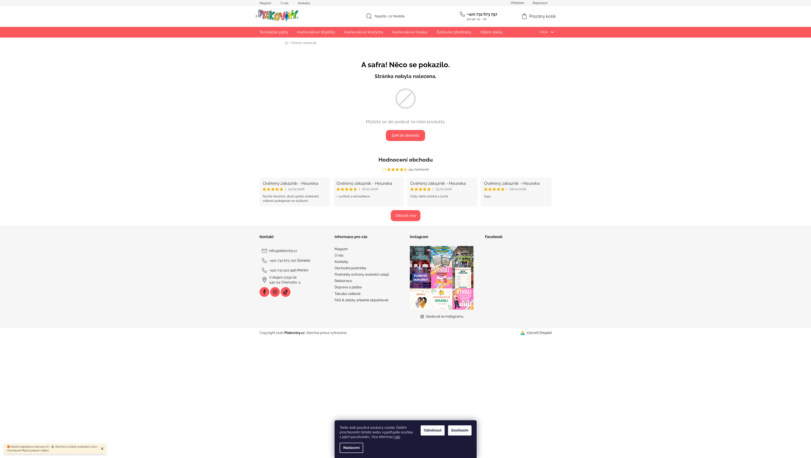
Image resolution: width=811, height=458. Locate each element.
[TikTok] (285, 292)
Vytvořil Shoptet (539, 333)
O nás (285, 3)
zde (397, 437)
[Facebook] (264, 292)
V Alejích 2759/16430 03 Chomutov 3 (284, 279)
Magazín (265, 3)
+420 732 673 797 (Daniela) (289, 260)
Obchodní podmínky (350, 268)
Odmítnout (432, 430)
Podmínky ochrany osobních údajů (362, 274)
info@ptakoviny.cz (283, 251)
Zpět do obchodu (405, 135)
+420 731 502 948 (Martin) (288, 270)
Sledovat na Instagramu (444, 316)
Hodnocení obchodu (405, 159)
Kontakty (304, 3)
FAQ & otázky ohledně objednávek (361, 300)
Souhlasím (459, 430)
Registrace (540, 3)
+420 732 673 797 (482, 14)
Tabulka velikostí (347, 294)
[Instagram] (275, 292)
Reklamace (343, 281)
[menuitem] (274, 32)
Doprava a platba (348, 287)
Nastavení (351, 448)
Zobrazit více (405, 216)
